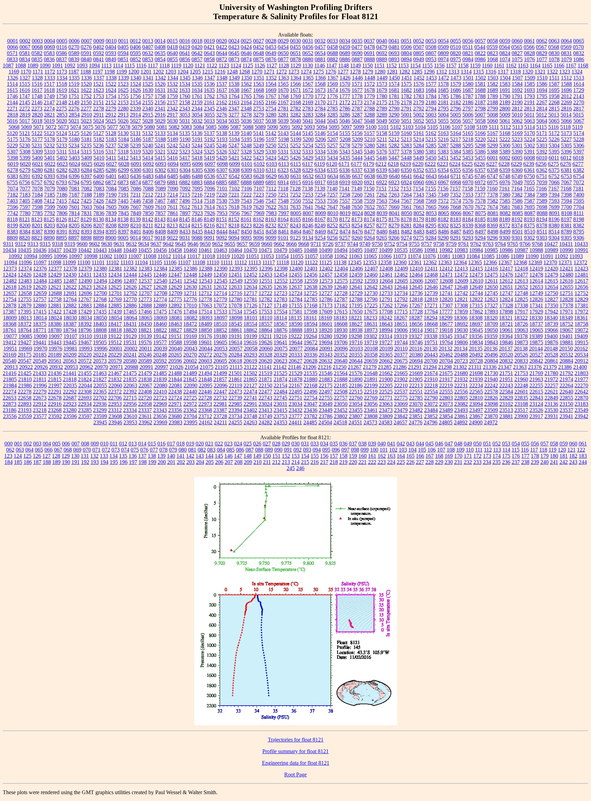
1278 (355, 72)
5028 (147, 121)
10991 (581, 250)
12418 (521, 268)
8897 (73, 238)
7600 (61, 207)
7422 (73, 201)
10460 (190, 250)
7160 (492, 188)
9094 (233, 238)
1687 (467, 90)
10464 (235, 250)
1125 (247, 65)
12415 (476, 268)
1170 (26, 72)
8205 (74, 225)
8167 (320, 219)
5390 (517, 152)
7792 (49, 213)
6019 (13, 164)
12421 (566, 268)
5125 (73, 133)
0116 (61, 47)
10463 (220, 250)
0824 (504, 53)
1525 (147, 84)
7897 (185, 213)
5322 (172, 152)
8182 (443, 219)
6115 (295, 164)
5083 (186, 127)
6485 (172, 176)
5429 (307, 158)
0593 (110, 53)
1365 (308, 78)
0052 (418, 41)
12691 (70, 293)
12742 (461, 293)
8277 (381, 225)
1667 (246, 90)
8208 (111, 225)
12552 (281, 281)
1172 (49, 72)
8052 (418, 213)
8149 (209, 219)
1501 (468, 78)
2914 (135, 115)
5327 (233, 152)
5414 (147, 158)
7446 (135, 201)
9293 (467, 238)
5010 (517, 115)
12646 (431, 287)
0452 (258, 47)
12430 (70, 275)
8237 (283, 225)
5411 (111, 158)
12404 (341, 268)
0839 (73, 59)
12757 (40, 299)
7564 (394, 201)
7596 (12, 207)
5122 (36, 133)
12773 (145, 299)
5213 (406, 139)
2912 (110, 115)
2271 (12, 108)
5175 (12, 139)
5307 (12, 152)
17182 (340, 305)
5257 (332, 145)
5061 (504, 121)
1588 (566, 84)
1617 (36, 90)
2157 (172, 102)
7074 (12, 188)
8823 (36, 238)
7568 (418, 201)
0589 (73, 53)
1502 (480, 78)
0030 (295, 41)
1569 (332, 84)
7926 (209, 213)
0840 (86, 59)
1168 (583, 65)
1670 (283, 90)
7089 (160, 188)
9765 (512, 244)
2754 (270, 108)
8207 (98, 225)
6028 (123, 164)
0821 (467, 53)
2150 (86, 102)
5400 (37, 158)
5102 (395, 127)
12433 (100, 275)
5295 (467, 145)
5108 (469, 127)
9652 (217, 244)
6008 (529, 158)
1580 (467, 84)
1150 (367, 65)
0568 (553, 47)
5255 (320, 145)
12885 (115, 305)
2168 (295, 102)
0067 (24, 47)
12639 (325, 287)
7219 (209, 195)
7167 (553, 188)
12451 (235, 275)
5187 (148, 139)
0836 (49, 59)
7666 (443, 207)
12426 (24, 275)
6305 (197, 170)
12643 (386, 287)
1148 (343, 65)
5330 (270, 152)
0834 (24, 59)
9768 (537, 244)
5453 (467, 158)
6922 (381, 182)
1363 (283, 78)
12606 (416, 281)
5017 (24, 121)
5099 (358, 127)
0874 (246, 59)
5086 (223, 127)
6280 (37, 170)
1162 (511, 65)
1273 (293, 72)
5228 (578, 139)
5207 (332, 139)
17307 (446, 305)
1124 (236, 65)
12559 (311, 281)
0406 (135, 47)
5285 (430, 145)
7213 (160, 195)
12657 (10, 293)
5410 (98, 158)
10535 (401, 250)
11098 (54, 262)
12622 (70, 287)
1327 (24, 78)
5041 (307, 121)
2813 (529, 108)
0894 (406, 59)
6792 (49, 182)
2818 (12, 115)
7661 (406, 207)
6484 (160, 176)
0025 (246, 41)
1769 (295, 96)
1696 (566, 90)
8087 (529, 213)
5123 (49, 133)
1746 (12, 96)
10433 (581, 244)
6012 (566, 158)
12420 (551, 268)
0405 (123, 47)
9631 (119, 244)
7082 (86, 188)
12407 (371, 268)
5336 (332, 152)
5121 (24, 133)
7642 (320, 207)
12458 (340, 275)
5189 (172, 139)
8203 (49, 225)
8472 (332, 232)
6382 (578, 170)
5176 (24, 139)
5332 (295, 152)
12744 (476, 293)
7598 (37, 207)
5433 (320, 158)
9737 (340, 244)
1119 (176, 65)
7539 (233, 201)
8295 (430, 225)
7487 (172, 201)
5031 (184, 121)
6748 (504, 176)
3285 (332, 115)
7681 (504, 207)
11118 (282, 262)
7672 (480, 207)
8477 (369, 232)
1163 (523, 65)
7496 (184, 201)
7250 (270, 195)
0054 (443, 41)
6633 (320, 176)
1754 (110, 96)
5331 (283, 152)
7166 (541, 188)
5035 (233, 121)
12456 (310, 275)
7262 (381, 195)
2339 (135, 108)
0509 (443, 47)
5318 (123, 152)
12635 (265, 287)
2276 (73, 108)
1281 (392, 72)
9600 (82, 244)
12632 (220, 287)
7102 (234, 188)
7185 (49, 195)
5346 (369, 152)
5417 (184, 158)
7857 (160, 213)
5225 (541, 139)
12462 (401, 275)
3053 (184, 115)
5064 (541, 121)
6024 (74, 164)
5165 (467, 133)
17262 (386, 305)
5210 (369, 139)
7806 (61, 213)
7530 (221, 201)
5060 (492, 121)
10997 (75, 256)
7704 (578, 207)
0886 (344, 59)
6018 (578, 158)
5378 (406, 152)
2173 (357, 102)
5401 (49, 158)
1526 (160, 84)
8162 (258, 219)
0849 (110, 59)
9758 (438, 244)
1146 (319, 65)
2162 (221, 102)
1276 (330, 72)
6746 (480, 176)
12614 (536, 281)
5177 (37, 139)
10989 (551, 250)
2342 (172, 108)
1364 (295, 78)
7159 (479, 188)
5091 (284, 127)
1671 (295, 90)
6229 (516, 164)
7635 (295, 207)
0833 (12, 59)
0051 (406, 41)
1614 (578, 84)
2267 (541, 102)
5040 (295, 121)
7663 (418, 207)
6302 (160, 170)
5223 (517, 139)
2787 (357, 108)
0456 (307, 47)
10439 (70, 250)
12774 (160, 299)
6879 (160, 182)
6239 (528, 164)
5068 (14, 127)
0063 (554, 41)
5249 (258, 145)
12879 (24, 305)
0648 (258, 53)
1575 (406, 84)
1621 (73, 90)
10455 (145, 250)
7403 (12, 201)
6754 (578, 176)
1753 (98, 96)
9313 (32, 244)
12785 (310, 299)
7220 (221, 195)
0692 (381, 53)
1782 (406, 96)
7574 (455, 201)
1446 (357, 78)
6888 (246, 182)
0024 (233, 41)
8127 (73, 219)
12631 (205, 287)
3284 (320, 115)
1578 (443, 84)
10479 (280, 250)
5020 (61, 121)
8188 (492, 219)
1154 (415, 65)
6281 (49, 170)
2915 (147, 115)
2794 (430, 108)
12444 (130, 275)
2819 (24, 115)
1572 (369, 84)
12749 (536, 293)
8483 (418, 232)
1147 (331, 65)
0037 (369, 41)
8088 (542, 213)
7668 (455, 207)
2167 (283, 102)
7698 (541, 207)
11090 (532, 256)
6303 (172, 170)
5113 (517, 127)
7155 (430, 188)
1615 (12, 90)
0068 (37, 47)
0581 (24, 53)
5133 (160, 133)
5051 (406, 121)
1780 (381, 96)
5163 (443, 133)
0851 (123, 59)
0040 (381, 41)
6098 (222, 164)
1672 (307, 90)
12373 (10, 268)
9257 (344, 238)
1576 (418, 84)
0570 (578, 47)
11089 (517, 256)
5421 (233, 158)
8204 (61, 225)
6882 (184, 182)
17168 (310, 305)
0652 (307, 53)
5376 (381, 152)
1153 (403, 65)
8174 (369, 219)
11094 (10, 262)
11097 (40, 262)
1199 (121, 72)
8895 (61, 238)
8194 (541, 219)
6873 (123, 182)
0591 (86, 53)
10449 (130, 250)
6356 (467, 170)
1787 (467, 96)
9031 (184, 238)
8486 (443, 232)
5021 (73, 121)
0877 (283, 59)
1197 (97, 72)
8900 (110, 238)
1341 (148, 78)
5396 (566, 152)
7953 (221, 213)
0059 (504, 41)
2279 (110, 108)
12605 (401, 281)
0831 (566, 53)
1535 (197, 84)
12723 (280, 293)
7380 (504, 195)
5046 (344, 121)
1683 (418, 90)
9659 (254, 244)
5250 (270, 145)
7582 (492, 201)
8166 (307, 219)
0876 (270, 59)
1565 (283, 84)
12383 (145, 268)
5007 (480, 115)
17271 (431, 305)
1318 (515, 72)
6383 (12, 176)
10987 (521, 250)
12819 (431, 299)
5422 (246, 158)
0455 (295, 47)
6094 (173, 164)
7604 (98, 207)
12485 (55, 281)
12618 (9, 287)
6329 (307, 170)
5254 (307, 145)
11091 (546, 256)
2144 (12, 102)
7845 (123, 213)
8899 (98, 238)
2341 (160, 108)
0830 (554, 53)
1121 (200, 65)
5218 (467, 139)
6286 (111, 170)
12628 (160, 287)
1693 (529, 90)
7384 (529, 195)
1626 (135, 90)
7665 (430, 207)
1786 (455, 96)
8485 (431, 232)
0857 (197, 59)
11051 (252, 256)
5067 (578, 121)
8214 (184, 225)
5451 (443, 158)
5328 (246, 152)
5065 (554, 121)
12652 (521, 287)
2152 (110, 102)
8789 (566, 232)
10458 (175, 250)
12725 (310, 293)
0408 (160, 47)
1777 (344, 96)
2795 (443, 108)
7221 (233, 195)
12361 (415, 262)
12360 (400, 262)
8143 (160, 219)
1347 (209, 78)
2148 (61, 102)
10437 (55, 250)
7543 (246, 201)
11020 (238, 256)
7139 (319, 188)
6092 (148, 164)
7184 (37, 195)
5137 (209, 133)
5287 (443, 145)
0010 (111, 41)
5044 (320, 121)
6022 (49, 164)
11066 (385, 256)
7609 (148, 207)
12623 (85, 287)
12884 (100, 305)
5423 (258, 158)
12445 (145, 275)
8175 (381, 219)
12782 (265, 299)
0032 (320, 41)
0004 (49, 41)
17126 (250, 305)
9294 (480, 238)
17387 (9, 312)
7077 (24, 188)
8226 (258, 225)
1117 (153, 65)
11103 (126, 262)
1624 (110, 90)
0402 (98, 47)
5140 (246, 133)
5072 (50, 127)
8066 (455, 213)
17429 (85, 312)
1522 (110, 84)
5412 (123, 158)
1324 (577, 72)
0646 (246, 53)
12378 (70, 268)
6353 (430, 170)
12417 (506, 268)
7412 (49, 201)
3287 (357, 115)
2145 (24, 102)
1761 (197, 96)
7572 (443, 201)
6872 (110, 182)
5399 (24, 158)
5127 (98, 133)
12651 (506, 287)
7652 (369, 207)
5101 (383, 127)
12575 (341, 281)
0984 (467, 59)
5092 (297, 127)
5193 (221, 139)
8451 (258, 232)
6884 (209, 182)
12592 (356, 281)
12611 (491, 281)
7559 (369, 201)
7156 (442, 188)
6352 (418, 170)
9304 (554, 238)
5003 (430, 115)
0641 (184, 53)
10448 (115, 250)
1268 (244, 72)
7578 (480, 201)
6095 (185, 164)
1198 (109, 72)
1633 (184, 90)
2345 (209, 108)
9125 (295, 238)
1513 (578, 78)
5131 (135, 133)
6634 (332, 176)
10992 (15, 256)
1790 (504, 96)
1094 (94, 65)
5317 (110, 152)
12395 (251, 268)
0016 (184, 41)
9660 (266, 244)
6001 (492, 158)
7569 (430, 201)
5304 (554, 145)
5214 (418, 139)
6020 (25, 164)
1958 (554, 96)
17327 (491, 305)
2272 (24, 108)
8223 (246, 225)
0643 (209, 53)
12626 (130, 287)
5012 (541, 115)
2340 (147, 108)
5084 (198, 127)
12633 (235, 287)
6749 (517, 176)
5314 (73, 152)
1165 (547, 65)
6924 (406, 182)
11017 (193, 256)
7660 (394, 207)
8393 (86, 232)
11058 (326, 256)
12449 (205, 275)
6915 (295, 182)
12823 (491, 299)
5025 (110, 121)
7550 (295, 201)
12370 (550, 262)
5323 (184, 152)
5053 (430, 121)
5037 (258, 121)
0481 (394, 47)
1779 (369, 96)
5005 (455, 115)
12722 (265, 293)
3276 (221, 115)
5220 (480, 139)
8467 (308, 232)
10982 (446, 250)
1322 (552, 72)
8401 (135, 232)
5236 (98, 145)
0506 (406, 47)
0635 (160, 53)
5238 (123, 145)
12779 (220, 299)
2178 (406, 102)
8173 (357, 219)
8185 (480, 219)
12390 (220, 268)
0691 (369, 53)
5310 (49, 152)
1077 (541, 59)
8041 (394, 213)
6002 (504, 158)
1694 (541, 90)
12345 (355, 262)
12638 (310, 287)
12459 (356, 275)
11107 (184, 262)
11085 (488, 256)
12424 (9, 275)
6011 (554, 158)
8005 (295, 213)
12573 (326, 281)
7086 (135, 188)
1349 (234, 78)
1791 (517, 96)
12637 (295, 287)
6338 (369, 170)
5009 (504, 115)
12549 (235, 281)
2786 (344, 108)
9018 (160, 238)
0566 (529, 47)
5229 (12, 145)
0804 (406, 53)
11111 (227, 262)
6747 (492, 176)
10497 (371, 250)
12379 (85, 268)
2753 (258, 108)
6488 (197, 176)
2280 (123, 108)
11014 (179, 256)
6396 (74, 176)
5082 (174, 127)
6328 (295, 170)
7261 (369, 195)
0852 (135, 59)
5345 (357, 152)
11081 (443, 256)
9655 (229, 244)
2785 (332, 108)
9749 (364, 244)
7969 (258, 213)
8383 (12, 232)
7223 (258, 195)
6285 (98, 170)
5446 (381, 158)
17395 (24, 312)
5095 (334, 127)
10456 (160, 250)
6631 (295, 176)
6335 (332, 170)
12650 (491, 287)
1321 (540, 72)
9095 (246, 238)
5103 (408, 127)
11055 (296, 256)
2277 (86, 108)
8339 (467, 225)
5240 (147, 145)
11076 (429, 256)
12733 (386, 293)
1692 (517, 90)
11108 (198, 262)
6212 (381, 164)
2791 (406, 108)
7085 (123, 188)
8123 (36, 219)
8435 (197, 232)
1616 (24, 90)
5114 (529, 127)
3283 (307, 115)
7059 (541, 182)
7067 (566, 182)
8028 (369, 213)
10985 (491, 250)
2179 (418, 102)
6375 (554, 170)
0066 (12, 47)
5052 (418, 121)
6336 (344, 170)
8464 (295, 232)
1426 (345, 78)
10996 (60, 256)
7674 (492, 207)
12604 (386, 281)
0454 (283, 47)
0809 (443, 53)
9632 (131, 244)
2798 (480, 108)
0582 (36, 53)
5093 (309, 127)
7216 (197, 195)
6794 (73, 182)
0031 (307, 41)
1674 (332, 90)
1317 (503, 72)
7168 (566, 188)
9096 (258, 238)
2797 (467, 108)
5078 (124, 127)
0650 (283, 53)
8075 (480, 213)
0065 (578, 41)
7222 (246, 195)
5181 (86, 139)
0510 (455, 47)
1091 (57, 65)
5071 (38, 127)
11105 (155, 262)
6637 (357, 176)
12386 (190, 268)
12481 (581, 275)
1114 (118, 65)
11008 (149, 256)
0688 (332, 53)
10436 (40, 250)
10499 (386, 250)
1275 (318, 72)
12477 (521, 275)
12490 (85, 281)
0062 (541, 41)
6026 (99, 164)
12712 (205, 293)
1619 (61, 90)
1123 (224, 65)
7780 (24, 213)
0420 (197, 47)
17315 (476, 305)
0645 (233, 53)
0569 (566, 47)
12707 (145, 293)
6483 (148, 176)
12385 (175, 268)
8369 (492, 225)
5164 (455, 133)
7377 (480, 195)
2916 (160, 115)
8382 (578, 225)
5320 (147, 152)
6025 (86, 164)
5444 (357, 158)
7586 (517, 201)
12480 (566, 275)
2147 (49, 102)
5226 (554, 139)
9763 (488, 244)
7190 (111, 195)
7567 (406, 201)
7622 (270, 207)
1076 (529, 59)
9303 (541, 238)
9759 (451, 244)
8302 (443, 225)
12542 (190, 281)
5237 (110, 145)
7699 (554, 207)
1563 (258, 84)
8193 (529, 219)
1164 (535, 65)
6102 (259, 164)
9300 (504, 238)
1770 (307, 96)
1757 (147, 96)
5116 (553, 127)
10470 (250, 250)
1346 (197, 78)
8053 (431, 213)
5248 (246, 145)
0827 (517, 53)
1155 (427, 65)
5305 (566, 145)
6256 (541, 164)
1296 (429, 72)
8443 (209, 232)
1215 (207, 72)
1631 (160, 90)
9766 (525, 244)
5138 (221, 133)
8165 (295, 219)
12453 (265, 275)
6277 (578, 164)
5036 (246, 121)
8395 (111, 232)
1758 (160, 96)
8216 (209, 225)
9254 (320, 238)
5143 (283, 133)
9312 (20, 244)
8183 (455, 219)
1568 (320, 84)
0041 (394, 41)
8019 (345, 213)
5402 (61, 158)
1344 (172, 78)
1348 (221, 78)
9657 (242, 244)
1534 (184, 84)
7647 (332, 207)
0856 (184, 59)
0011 (123, 41)
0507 (418, 47)
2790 (394, 108)
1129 (295, 65)
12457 (325, 275)
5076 (100, 127)
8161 (246, 219)
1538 (233, 84)
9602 (94, 244)
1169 (14, 72)
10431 (566, 244)
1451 (406, 78)
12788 (356, 299)
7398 (566, 195)
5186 (135, 139)
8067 (468, 213)
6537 (221, 176)
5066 (566, 121)
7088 (148, 188)
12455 (295, 275)
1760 (184, 96)
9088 (197, 238)
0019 (209, 41)
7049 (517, 182)
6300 (135, 170)
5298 (480, 145)
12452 (250, 275)
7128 (295, 188)
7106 (246, 188)
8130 (98, 219)
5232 (49, 145)
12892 (175, 305)
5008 (492, 115)
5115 (541, 127)
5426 (295, 158)
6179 (368, 164)
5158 (381, 133)
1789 (492, 96)
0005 (61, 41)
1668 (258, 90)
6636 (345, 176)
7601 (74, 207)
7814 (74, 213)
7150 (369, 188)
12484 (40, 281)
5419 (209, 158)
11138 (339, 262)
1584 (517, 84)
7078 (37, 188)
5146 (320, 133)
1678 (369, 90)
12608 (446, 281)
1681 (394, 90)
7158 (467, 188)
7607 (135, 207)
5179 (61, 139)
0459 (344, 47)
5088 (247, 127)
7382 (517, 195)
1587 (554, 84)
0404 (110, 47)
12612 (506, 281)
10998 (90, 256)
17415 (40, 312)
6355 (455, 170)
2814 (541, 108)
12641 (356, 287)
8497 (480, 232)
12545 (220, 281)
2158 (184, 102)
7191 (123, 195)
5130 (123, 133)
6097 (210, 164)
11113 (254, 262)
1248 (232, 72)
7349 (443, 195)
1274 (306, 72)
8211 (148, 225)
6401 (111, 176)
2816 (566, 108)
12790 (371, 299)
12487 (70, 281)
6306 (209, 170)
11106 (169, 262)
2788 (369, 108)
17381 (581, 305)
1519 (73, 84)
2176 (394, 102)
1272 (281, 72)
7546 (258, 201)
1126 (259, 65)
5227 (566, 139)
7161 (504, 188)
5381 (430, 152)
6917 (320, 182)
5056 (455, 121)
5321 (160, 152)
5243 (184, 145)
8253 (344, 225)
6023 (62, 164)
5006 (467, 115)
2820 (37, 115)
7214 (172, 195)
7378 (492, 195)
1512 (566, 78)
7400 (578, 195)
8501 (517, 232)
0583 (49, 53)
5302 (529, 145)
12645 (416, 287)
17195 (356, 305)
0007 (86, 41)
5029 (160, 121)
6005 (517, 158)
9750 (377, 244)
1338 (111, 78)
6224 (454, 164)
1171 (37, 72)
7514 (197, 201)
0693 (394, 53)
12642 (371, 287)
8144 (172, 219)
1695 (554, 90)
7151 (381, 188)
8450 (246, 232)
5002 (418, 115)
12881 (55, 305)
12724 (295, 293)
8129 (86, 219)
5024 (98, 121)
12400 (296, 268)
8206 (86, 225)
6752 (554, 176)
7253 (307, 195)
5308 (24, 152)
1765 (246, 96)
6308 (234, 170)
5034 (221, 121)
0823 (492, 53)
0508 (430, 47)
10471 (265, 250)
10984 (476, 250)
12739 (431, 293)
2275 (61, 108)
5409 (86, 158)
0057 (480, 41)
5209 (357, 139)
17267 (416, 305)
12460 (371, 275)
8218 (233, 225)
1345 (185, 78)
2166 (270, 102)
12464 (416, 275)
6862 (98, 182)
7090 (172, 188)
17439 (115, 312)
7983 (271, 213)
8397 (123, 232)
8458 (271, 232)
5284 (418, 145)
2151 (98, 102)
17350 (551, 305)
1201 (146, 72)
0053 (430, 41)
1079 (566, 59)
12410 (416, 268)
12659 (40, 293)
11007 (135, 256)
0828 (529, 53)
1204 (183, 72)
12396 (266, 268)
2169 (307, 102)
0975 (455, 59)
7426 (98, 201)
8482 (406, 232)
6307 (221, 170)
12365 (475, 262)
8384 (24, 232)
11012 (164, 256)
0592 (98, 53)
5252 (295, 145)
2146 (36, 102)
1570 (344, 84)
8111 (579, 213)
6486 (185, 176)
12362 (430, 262)
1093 (82, 65)
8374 (517, 225)
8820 (24, 238)
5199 (295, 139)
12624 (100, 287)
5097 (346, 127)
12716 (235, 293)
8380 (554, 225)
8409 (172, 232)
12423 (581, 268)
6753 (566, 176)
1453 (431, 78)
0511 (467, 47)
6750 (529, 176)
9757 (426, 244)
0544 (479, 47)
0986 (480, 59)
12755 (24, 299)
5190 (185, 139)
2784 (320, 108)
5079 (137, 127)
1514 (12, 84)
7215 (184, 195)
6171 (344, 164)
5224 (529, 139)
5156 (357, 133)
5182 (98, 139)
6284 (86, 170)
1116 (141, 65)
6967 (443, 182)
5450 (430, 158)
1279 (367, 72)
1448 (369, 78)
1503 (492, 78)
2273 (36, 108)
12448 (190, 275)
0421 (209, 47)
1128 (283, 65)
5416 (172, 158)
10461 (205, 250)
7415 (61, 201)
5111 (494, 127)
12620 (40, 287)
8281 (406, 225)
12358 (385, 262)
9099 (270, 238)
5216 (443, 139)
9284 (430, 238)
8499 (505, 232)
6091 (136, 164)
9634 (143, 244)
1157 (451, 65)
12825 (521, 299)
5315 (86, 152)
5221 (492, 139)
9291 (455, 238)
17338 (521, 305)
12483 (25, 281)
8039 (382, 213)
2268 (554, 102)
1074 (504, 59)
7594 (566, 201)
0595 (135, 53)
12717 (250, 293)
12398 (281, 268)
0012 (135, 41)
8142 (147, 219)
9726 (328, 244)
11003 (120, 256)
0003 (37, 41)
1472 (443, 78)
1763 (221, 96)
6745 (467, 176)
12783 (280, 299)
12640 (340, 287)
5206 (320, 139)
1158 (463, 65)
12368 (520, 262)
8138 (123, 219)
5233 (61, 145)
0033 (332, 41)
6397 (86, 176)
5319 (135, 152)
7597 (24, 207)
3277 (233, 115)
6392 (37, 176)
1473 (455, 78)
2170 (320, 102)
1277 (343, 72)
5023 (86, 121)
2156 (160, 102)
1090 (45, 65)
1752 (86, 96)
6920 (357, 182)
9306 (578, 238)
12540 (160, 281)
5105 (432, 127)
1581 (480, 84)
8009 (320, 213)
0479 (381, 47)
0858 (209, 59)
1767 (270, 96)
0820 (455, 53)
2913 (123, 115)
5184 (123, 139)
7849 (135, 213)
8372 (504, 225)
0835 (36, 59)
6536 (209, 176)
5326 (221, 152)
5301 (517, 145)
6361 (529, 170)
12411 (431, 268)
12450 (220, 275)
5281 (381, 145)
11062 (340, 256)
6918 (332, 182)
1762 (209, 96)
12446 (160, 275)
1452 (418, 78)
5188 (160, 139)
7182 (12, 195)
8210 (135, 225)
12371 (565, 262)
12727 (325, 293)
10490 (325, 250)
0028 (270, 41)
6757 (36, 182)
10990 (566, 250)
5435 (344, 158)
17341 (536, 305)
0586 (61, 53)
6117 (307, 164)
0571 (12, 53)
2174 (369, 102)
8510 (529, 232)
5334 (320, 152)
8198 (578, 219)
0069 (49, 47)
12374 (25, 268)
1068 (492, 59)
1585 (529, 84)
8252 (332, 225)
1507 (517, 78)
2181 (443, 102)
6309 (246, 170)
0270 (73, 47)
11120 (296, 262)
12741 (446, 293)
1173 (61, 72)
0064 (566, 41)
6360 (517, 170)
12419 (536, 268)
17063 (205, 305)
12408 (386, 268)
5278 (344, 145)
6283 (74, 170)
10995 (45, 256)
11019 (223, 256)
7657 (381, 207)
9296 (492, 238)
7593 (554, 201)
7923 (197, 213)
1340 (135, 78)
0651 (295, 53)
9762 (475, 244)
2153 (123, 102)
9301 (517, 238)
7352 (455, 195)
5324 (197, 152)
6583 (246, 176)
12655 (566, 287)
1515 (24, 84)
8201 (37, 225)
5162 (430, 133)
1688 (480, 90)
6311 (271, 170)
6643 (431, 176)
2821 (49, 115)
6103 (271, 164)
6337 (357, 170)
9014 (135, 238)
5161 (418, 133)
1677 (357, 90)
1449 (382, 78)
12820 (446, 299)
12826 (536, 299)
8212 (160, 225)
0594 (123, 53)
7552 (307, 201)
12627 (145, 287)
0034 (344, 41)
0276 (86, 47)
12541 (175, 281)
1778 (357, 96)
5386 (480, 152)
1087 (8, 65)
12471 (446, 275)
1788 (480, 96)
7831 (86, 213)
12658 (25, 293)
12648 (461, 287)
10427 (551, 244)
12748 (521, 293)
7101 (221, 188)
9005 (123, 238)
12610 (476, 281)
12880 (40, 305)
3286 (344, 115)
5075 (87, 127)
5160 (406, 133)
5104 (420, 127)
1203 (170, 72)
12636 (280, 287)
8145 (184, 219)
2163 (233, 102)
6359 (504, 170)
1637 (221, 90)
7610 (160, 207)
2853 (61, 115)
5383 (443, 152)
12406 (356, 268)
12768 (100, 299)
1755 (123, 96)
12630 (190, 287)
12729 (356, 293)
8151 (221, 219)
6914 (283, 182)
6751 (541, 176)
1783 (418, 96)
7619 (246, 207)
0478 (369, 47)
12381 (115, 268)
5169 (517, 133)
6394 (61, 176)
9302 (529, 238)
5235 (86, 145)
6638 (369, 176)
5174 (578, 133)
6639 (382, 176)
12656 (581, 287)
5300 (504, 145)
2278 (98, 108)
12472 (461, 275)
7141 (344, 188)
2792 (418, 108)
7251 (283, 195)
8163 (270, 219)
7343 (418, 195)
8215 (197, 225)
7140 (332, 188)
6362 (541, 170)
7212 (147, 195)
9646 (192, 244)
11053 (267, 256)
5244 (197, 145)
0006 (74, 41)
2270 (578, 102)
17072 (220, 305)
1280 (380, 72)
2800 (504, 108)
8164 (283, 219)
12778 (205, 299)
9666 (291, 244)
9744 (352, 244)
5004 (443, 115)
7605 (111, 207)
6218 (393, 164)
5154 (332, 133)
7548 (283, 201)
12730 (371, 293)
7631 (283, 207)
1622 (86, 90)
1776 (332, 96)
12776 (190, 299)
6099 (234, 164)
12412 (446, 268)
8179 (418, 219)
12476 (506, 275)
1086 (578, 59)
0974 (443, 59)
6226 (479, 164)
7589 (541, 201)
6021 (37, 164)
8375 (529, 225)
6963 (430, 182)
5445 (369, 158)
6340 (394, 170)
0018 (197, 41)
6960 (418, 182)
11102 (112, 262)
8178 (406, 219)
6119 (319, 164)
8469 (320, 232)
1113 (106, 65)
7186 (61, 195)
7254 (320, 195)
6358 (492, 170)
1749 (49, 96)
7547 (270, 201)
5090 (272, 127)
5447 (394, 158)
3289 (381, 115)
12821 (461, 299)
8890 (49, 238)
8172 (344, 219)
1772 (320, 96)
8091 (554, 213)
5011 (529, 115)
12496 (115, 281)
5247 (233, 145)
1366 (320, 78)
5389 (504, 152)
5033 (209, 121)
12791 (386, 299)
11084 (473, 256)
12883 (85, 305)
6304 (185, 170)
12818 (416, 299)
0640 (172, 53)
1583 (504, 84)
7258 (344, 195)
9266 (394, 238)
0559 (492, 47)
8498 (492, 232)
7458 (147, 201)
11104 (141, 262)
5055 (443, 121)
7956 (234, 213)
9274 (406, 238)
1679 (381, 90)
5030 (172, 121)
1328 (37, 78)
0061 (529, 41)
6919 (344, 182)
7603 (86, 207)
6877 (147, 182)
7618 (233, 207)
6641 (406, 176)
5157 (369, 133)
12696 (85, 293)
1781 (394, 96)
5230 (24, 145)
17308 (461, 305)
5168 (504, 133)
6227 (491, 164)
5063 (529, 121)
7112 (271, 188)
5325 (209, 152)
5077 (112, 127)
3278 (246, 115)
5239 (135, 145)
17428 (70, 312)
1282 (404, 72)
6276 (565, 164)
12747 (506, 293)
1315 (478, 72)
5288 (455, 145)
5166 (480, 133)
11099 (69, 262)
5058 (480, 121)
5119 (577, 127)
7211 (135, 195)
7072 (578, 182)
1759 (172, 96)
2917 (172, 115)
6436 (135, 176)
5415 (160, 158)
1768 (283, 96)
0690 (357, 53)
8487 (455, 232)
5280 (369, 145)
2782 (295, 108)
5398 (12, 158)
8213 (172, 225)
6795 (86, 182)
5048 (369, 121)
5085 (211, 127)
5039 (283, 121)
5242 (172, 145)
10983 (461, 250)
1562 (246, 84)
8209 (123, 225)
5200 (308, 139)
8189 (504, 219)
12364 (460, 262)
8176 (394, 219)
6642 (418, 176)
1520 (86, 84)
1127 (271, 65)
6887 (233, 182)
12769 (115, 299)
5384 (455, 152)
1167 (571, 65)
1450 (394, 78)
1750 (61, 96)
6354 (443, 170)
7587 (529, 201)
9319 (69, 244)
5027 (135, 121)
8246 (307, 225)
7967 (246, 213)
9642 (168, 244)
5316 (98, 152)
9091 (209, 238)
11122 (311, 262)
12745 (491, 293)
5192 (209, 139)
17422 (55, 312)
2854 (74, 115)
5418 (197, 158)
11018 (208, 256)
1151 (379, 65)
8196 (554, 219)
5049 (381, 121)
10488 (310, 250)
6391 (24, 176)
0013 (147, 41)
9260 (357, 238)
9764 (500, 244)
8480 (382, 232)
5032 (197, 121)
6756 (24, 182)
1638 (233, 90)
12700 (100, 293)
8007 (308, 213)
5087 (235, 127)
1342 (160, 78)
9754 (401, 244)
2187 (480, 102)
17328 (506, 305)
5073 (63, 127)
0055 (455, 41)
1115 (129, 65)
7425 (86, 201)
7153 (405, 188)
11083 (458, 256)
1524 (135, 84)
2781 (283, 108)
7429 (110, 201)
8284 (418, 225)
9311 (8, 244)
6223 (442, 164)
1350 (246, 78)
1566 (295, 84)
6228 (504, 164)
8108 (566, 213)
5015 (578, 115)
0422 (221, 47)
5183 (111, 139)
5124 (61, 133)
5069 (26, 127)
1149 (355, 65)
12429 (55, 275)
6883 (197, 182)
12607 (431, 281)
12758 (55, 299)
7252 (295, 195)
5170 (529, 133)
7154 (418, 188)
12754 (9, 299)
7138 (307, 188)
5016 (12, 121)
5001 (406, 115)
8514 (554, 232)
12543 (205, 281)
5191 (197, 139)
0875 (258, 59)
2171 (332, 102)
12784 (295, 299)
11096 (25, 262)
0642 (197, 53)
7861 (172, 213)
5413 (135, 158)
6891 (270, 182)
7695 (529, 207)
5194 (234, 139)
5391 (529, 152)
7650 (357, 207)
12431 (85, 275)
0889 (381, 59)
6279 (24, 170)
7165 (529, 188)
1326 (12, 78)
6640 (394, 176)
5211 (382, 139)
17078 (235, 305)
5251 (283, 145)
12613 (521, 281)
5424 (270, 158)
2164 (246, 102)
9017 (147, 238)
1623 (98, 90)
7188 (86, 195)
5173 (566, 133)
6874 (135, 182)
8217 (221, 225)
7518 (209, 201)
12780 (235, 299)
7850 (148, 213)
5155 (344, 133)
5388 (492, 152)
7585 (504, 201)
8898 (86, 238)
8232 (270, 225)
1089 (32, 65)
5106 (444, 127)
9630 (106, 244)
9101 (283, 238)
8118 (12, 219)
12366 (490, 262)
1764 (233, 96)
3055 (209, 115)
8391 (61, 232)
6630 (283, 176)
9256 (332, 238)
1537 (221, 84)
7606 (123, 207)
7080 (61, 188)
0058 (492, 41)
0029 (283, 41)
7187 (74, 195)
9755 (414, 244)
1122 (212, 65)
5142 (270, 133)
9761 (463, 244)
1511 (554, 78)
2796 (455, 108)
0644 (221, 53)
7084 (111, 188)
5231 (36, 145)
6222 (430, 164)
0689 (344, 53)
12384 (160, 268)
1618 (49, 90)
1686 (455, 90)
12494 (100, 281)
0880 (307, 59)
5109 (481, 127)
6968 (455, 182)
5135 (184, 133)
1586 (541, 84)
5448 (406, 158)
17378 (566, 305)
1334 (61, 78)
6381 (566, 170)
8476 (357, 232)
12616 (566, 281)
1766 (258, 96)
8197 (566, 219)
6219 (405, 164)
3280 (270, 115)
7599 (49, 207)
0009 (98, 41)
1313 (453, 72)
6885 (221, 182)
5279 (357, 145)
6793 (61, 182)
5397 (578, 152)
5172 (554, 133)
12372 (580, 262)
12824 (506, 299)
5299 (492, 145)
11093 (576, 256)
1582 (492, 84)
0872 (221, 59)
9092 (221, 238)
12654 (551, 287)
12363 (445, 262)
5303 (541, 145)
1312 (441, 72)
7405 (24, 201)
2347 (233, 108)
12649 (476, 287)
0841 (98, 59)
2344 (197, 108)
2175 (381, 102)
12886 (130, 305)
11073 (399, 256)
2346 (221, 108)
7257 (332, 195)
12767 (85, 299)
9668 (303, 244)
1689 (492, 90)
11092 (561, 256)
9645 (180, 244)
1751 (73, 96)
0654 (320, 53)
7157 (455, 188)
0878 (295, 59)
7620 (258, 207)
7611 (172, 207)
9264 (369, 238)
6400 (98, 176)
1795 (541, 96)
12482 (10, 281)
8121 (24, 219)
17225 (371, 305)
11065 (370, 256)
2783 (307, 108)
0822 (480, 53)
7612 (184, 207)
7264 (406, 195)
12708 (160, 293)
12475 (491, 275)
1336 (86, 78)
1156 (439, 65)
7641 (307, 207)
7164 (516, 188)
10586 (416, 250)
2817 (578, 108)
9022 (172, 238)
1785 (443, 96)
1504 (505, 78)
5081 (161, 127)
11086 (502, 256)
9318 (57, 244)
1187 (73, 72)
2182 (455, 102)
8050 (406, 213)
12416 (491, 268)
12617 (581, 281)
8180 (430, 219)
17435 (100, 312)
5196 (258, 139)
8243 (295, 225)
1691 (504, 90)
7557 (344, 201)
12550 (251, 281)
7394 (554, 195)
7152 (393, 188)
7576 (467, 201)
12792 (401, 299)
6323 (283, 170)
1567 (307, 84)
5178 (49, 139)
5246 (221, 145)
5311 (61, 152)
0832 (578, 53)
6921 (369, 182)
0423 (233, 47)
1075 (517, 59)
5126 (86, 133)
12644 (401, 287)
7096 (209, 188)
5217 (455, 139)
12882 (70, 305)
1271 (269, 72)
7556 (332, 201)
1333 (49, 78)
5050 (394, 121)
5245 (209, 145)
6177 (356, 164)
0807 (430, 53)
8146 (197, 219)
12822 (476, 299)
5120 (12, 133)
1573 (381, 84)
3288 (369, 115)
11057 (311, 256)
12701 (115, 293)
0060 (517, 41)
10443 (100, 250)
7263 (394, 195)
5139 (233, 133)
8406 (148, 232)
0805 (418, 53)
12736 (416, 293)
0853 (147, 59)
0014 (160, 41)
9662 (279, 244)
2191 (529, 102)
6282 (61, 170)
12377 (55, 268)
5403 (74, 158)
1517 (49, 84)
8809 (12, 238)
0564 (504, 47)
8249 (320, 225)
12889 (160, 305)
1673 (320, 90)
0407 (147, 47)
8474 (345, 232)
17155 (295, 305)
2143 (578, 96)
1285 (416, 72)
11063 (355, 256)
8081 (492, 213)
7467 (160, 201)
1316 (490, 72)
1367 (332, 78)
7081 (74, 188)
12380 (100, 268)
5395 (554, 152)
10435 (24, 250)
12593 (371, 281)
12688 (55, 293)
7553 (320, 201)
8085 (517, 213)
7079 (49, 188)
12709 (175, 293)
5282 (394, 145)
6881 (172, 182)
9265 (381, 238)
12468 (431, 275)
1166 (559, 65)
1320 (527, 72)
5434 (332, 158)
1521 (98, 84)
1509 (529, 78)
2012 (566, 96)
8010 (332, 213)
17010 (190, 305)
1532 (172, 84)
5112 (505, 127)
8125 (49, 219)
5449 (418, 158)
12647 (446, 287)
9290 (443, 238)
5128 (110, 133)
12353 (370, 262)
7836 (98, 213)
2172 (344, 102)
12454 (280, 275)
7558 (357, 201)
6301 (148, 170)
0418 (172, 47)
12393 (235, 268)
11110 (213, 262)
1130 (307, 65)
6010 (541, 158)
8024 (357, 213)
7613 (197, 207)
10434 (9, 250)
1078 (554, 59)
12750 (551, 293)
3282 (295, 115)
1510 (542, 78)
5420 (221, 158)
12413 (461, 268)
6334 (320, 170)
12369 (535, 262)
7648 (344, 207)
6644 (443, 176)
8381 (566, 225)
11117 (268, 262)
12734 (401, 293)
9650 (205, 244)
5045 (332, 121)
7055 (529, 182)
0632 (147, 53)
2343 (184, 108)
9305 (566, 238)
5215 (430, 139)
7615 (221, 207)
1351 (258, 78)
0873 (233, 59)
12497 (130, 281)
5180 (74, 139)
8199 (12, 225)
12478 (536, 275)
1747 (24, 96)
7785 (37, 213)
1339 (123, 78)
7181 (578, 188)
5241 (160, 145)
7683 (517, 207)
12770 (130, 299)
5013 (553, 115)
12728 (340, 293)
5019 (49, 121)
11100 (83, 262)
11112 (240, 262)
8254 (357, 225)
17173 (325, 305)
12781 (250, 299)
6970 (467, 182)
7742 (12, 213)
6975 (492, 182)
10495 (356, 250)
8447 (234, 232)
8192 (517, 219)
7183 (24, 195)
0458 (332, 47)
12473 (476, 275)
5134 (172, 133)
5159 (394, 133)
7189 (98, 195)
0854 (160, 59)
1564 (270, 84)
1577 (430, 84)
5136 (197, 133)
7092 (185, 188)
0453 (270, 47)
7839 (111, 213)
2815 (554, 108)
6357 (480, 170)
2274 (49, 108)
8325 (455, 225)
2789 (381, 108)
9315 (45, 244)
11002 (105, 256)
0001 (12, 41)
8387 (37, 232)
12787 (340, 299)
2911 (98, 115)
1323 (564, 72)
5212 (394, 139)
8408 (160, 232)
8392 (74, 232)
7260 (357, 195)
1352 (271, 78)
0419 (184, 47)
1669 (270, 90)
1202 (158, 72)
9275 (418, 238)
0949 (418, 59)
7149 (356, 188)
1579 (455, 84)
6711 (455, 176)
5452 (455, 158)
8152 (233, 219)
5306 (578, 145)
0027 (258, 41)
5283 (406, 145)
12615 (551, 281)
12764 (70, 299)
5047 (357, 121)
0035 (357, 41)
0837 (61, 59)
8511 (542, 232)
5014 (566, 115)
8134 (110, 219)
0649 (270, 53)
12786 (325, 299)
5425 (283, 158)
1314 (466, 72)
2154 (135, 102)
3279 (258, 115)
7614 (209, 207)
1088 (20, 65)
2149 (73, 102)
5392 (541, 152)
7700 (566, 207)
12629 (175, 287)
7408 (36, 201)
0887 (357, 59)
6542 (234, 176)
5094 (321, 127)
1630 (147, 90)
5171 (541, 133)
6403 (123, 176)
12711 (190, 293)
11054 (282, 256)
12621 (55, 287)
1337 (98, 78)
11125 (325, 262)
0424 (246, 47)
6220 (417, 164)
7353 (467, 195)
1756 (135, 96)
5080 (149, 127)
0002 (24, 41)
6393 (49, 176)
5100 (371, 127)
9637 (155, 244)
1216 (219, 72)
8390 (49, 232)
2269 (566, 102)
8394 (98, 232)
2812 (517, 108)
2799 (492, 108)
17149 (280, 305)
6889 (258, 182)
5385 (467, 152)
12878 (9, 305)
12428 (40, 275)
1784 (430, 96)
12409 (401, 268)
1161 (499, 65)
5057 (467, 121)
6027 (111, 164)
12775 (175, 299)
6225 (467, 164)
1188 (85, 72)
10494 (340, 250)
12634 (250, 287)
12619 (24, 287)
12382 (130, 268)
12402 (326, 268)
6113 (283, 164)
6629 (271, 176)
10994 (30, 256)
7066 (554, 182)
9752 (389, 244)
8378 (541, 225)
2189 (504, 102)
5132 (147, 133)
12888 (145, 305)
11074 (414, 256)
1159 (475, 65)
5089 (260, 127)
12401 (311, 268)
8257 (369, 225)
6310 (258, 170)
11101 (98, 262)
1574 (394, 84)
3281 (283, 115)
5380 (418, 152)
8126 (61, 219)
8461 (283, 232)
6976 (504, 182)
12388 (205, 268)
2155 (147, 102)
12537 (145, 281)
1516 (36, 84)
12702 (130, 293)
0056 (467, 41)
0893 (394, 59)
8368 (480, 225)
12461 (386, 275)
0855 (172, 59)
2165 (258, 102)
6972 (480, 182)
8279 (394, 225)
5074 (75, 127)
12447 (175, 275)
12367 (505, 262)
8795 (578, 232)
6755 (12, 182)
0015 (172, 41)
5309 (37, 152)
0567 (541, 47)
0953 (430, 59)
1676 (344, 90)
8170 (332, 219)
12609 (461, 281)
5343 (344, 152)
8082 (505, 213)
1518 (61, 84)
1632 (172, 90)
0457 (320, 47)
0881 (320, 59)
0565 (516, 47)
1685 (443, 90)
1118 (164, 65)
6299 (123, 170)
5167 (492, 133)
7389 (541, 195)
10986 (506, 250)
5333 (307, 152)
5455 (480, 158)
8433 (185, 232)
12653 (536, 287)
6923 (394, 182)
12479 (551, 275)
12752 (581, 293)
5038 (270, 121)
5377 (394, 152)
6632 (308, 176)
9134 (307, 238)
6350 (406, 170)
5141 (258, 133)
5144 (295, 133)
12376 (40, 268)
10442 (85, 250)
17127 (265, 305)
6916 (307, 182)
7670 (467, 207)
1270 (256, 72)
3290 (394, 115)
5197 (271, 139)
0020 (221, 41)
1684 (430, 90)
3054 (197, 115)
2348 (246, 108)
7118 (283, 188)
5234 (73, 145)
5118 (565, 127)
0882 (332, 59)
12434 (115, 275)
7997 (283, 213)
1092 (69, 65)
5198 (283, 139)
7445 (123, 201)
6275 (553, 164)
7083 (98, 188)
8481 (394, 232)
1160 (487, 65)
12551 (266, 281)
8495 (468, 232)
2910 (86, 115)
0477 (357, 47)
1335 (74, 78)
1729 (578, 90)
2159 (197, 102)
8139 (135, 219)
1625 (123, 90)
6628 (258, 176)
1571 (357, 84)
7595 (578, 201)
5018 (36, 121)
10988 (536, 250)
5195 (246, 139)
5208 (345, 139)
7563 (381, 201)
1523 (123, 84)
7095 (197, 188)
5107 (457, 127)
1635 (209, 90)
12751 (566, 293)
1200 (133, 72)
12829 (581, 299)
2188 (492, 102)
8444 (221, 232)
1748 (36, 96)
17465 (130, 312)
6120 (331, 164)
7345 (430, 195)
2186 (467, 102)
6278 (12, 170)
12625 (115, 287)
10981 (431, 250)
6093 (160, 164)
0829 (541, 53)
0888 (369, 59)
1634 (197, 90)
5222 (504, 139)
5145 (307, 133)
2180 (430, 102)
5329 (258, 152)
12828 (566, 299)
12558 (296, 281)
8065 (443, 213)
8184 (467, 219)
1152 (391, 65)
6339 (381, 170)
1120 (188, 65)
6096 (197, 164)
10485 (295, 250)
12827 (551, 299)
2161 (209, 102)
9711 (316, 244)
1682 (406, 90)
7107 (258, 188)
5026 (123, 121)
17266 (401, 305)
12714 (220, 293)
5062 (517, 121)
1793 (529, 96)
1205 (195, 72)
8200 (24, 225)
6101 (246, 164)
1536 (209, 84)
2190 (517, 102)
